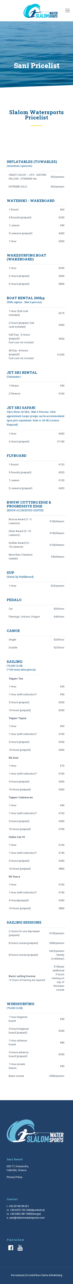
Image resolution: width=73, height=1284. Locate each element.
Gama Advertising (51, 1275)
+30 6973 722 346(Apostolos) (27, 1209)
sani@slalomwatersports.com (27, 1217)
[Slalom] (40, 10)
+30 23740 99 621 (19, 1206)
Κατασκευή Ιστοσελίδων (26, 1275)
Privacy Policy (14, 1177)
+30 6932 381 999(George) (25, 1213)
